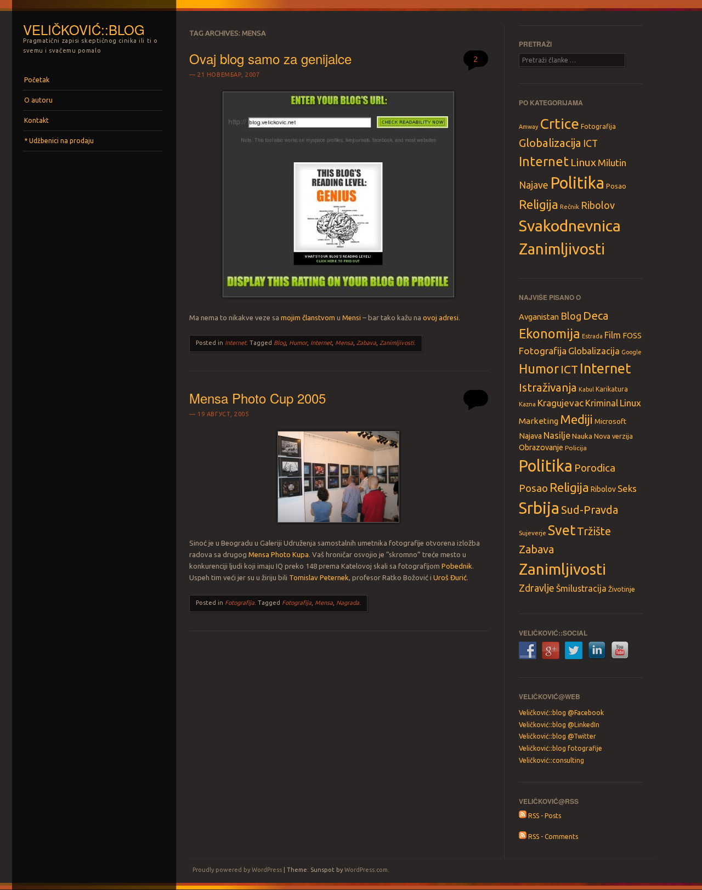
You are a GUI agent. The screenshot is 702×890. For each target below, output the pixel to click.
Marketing (538, 421)
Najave (533, 185)
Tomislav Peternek (319, 577)
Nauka (582, 436)
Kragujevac (560, 403)
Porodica (594, 468)
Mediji (576, 419)
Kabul (586, 389)
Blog (280, 342)
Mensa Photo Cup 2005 (257, 397)
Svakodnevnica (570, 225)
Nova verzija (613, 436)
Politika (577, 183)
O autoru (38, 100)
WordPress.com (366, 869)
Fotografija (239, 602)
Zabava (366, 342)
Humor (298, 342)
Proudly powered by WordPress (237, 869)
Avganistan (539, 316)
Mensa (344, 342)
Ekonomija (549, 333)
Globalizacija (550, 143)
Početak (36, 79)
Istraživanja (548, 387)
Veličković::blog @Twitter (557, 736)
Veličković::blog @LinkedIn (559, 724)
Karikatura (612, 389)
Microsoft (610, 421)
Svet (561, 530)
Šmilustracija (581, 588)
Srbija (539, 508)
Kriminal (601, 403)
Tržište (594, 531)
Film (612, 335)
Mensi (351, 317)
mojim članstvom (308, 317)
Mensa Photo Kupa (278, 554)
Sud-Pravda (589, 509)
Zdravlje (536, 587)
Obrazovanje (541, 447)
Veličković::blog (84, 29)
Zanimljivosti (397, 342)
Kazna (527, 404)
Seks (627, 488)
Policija (576, 447)
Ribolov (598, 205)
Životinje (621, 589)
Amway (528, 126)
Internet (235, 342)
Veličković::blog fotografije (560, 748)
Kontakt (36, 120)
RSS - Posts (543, 815)
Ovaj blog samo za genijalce (270, 58)
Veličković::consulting (551, 760)
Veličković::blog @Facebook (561, 712)
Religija (538, 204)
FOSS (632, 335)
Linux (583, 162)
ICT (590, 143)
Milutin (612, 162)
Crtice (559, 123)
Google (631, 352)
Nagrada (347, 602)
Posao (616, 186)
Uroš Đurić (450, 577)
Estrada (592, 336)
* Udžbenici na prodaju (59, 140)
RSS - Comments (552, 836)
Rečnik (569, 206)
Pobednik (456, 566)
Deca (596, 315)
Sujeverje (532, 532)
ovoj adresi (440, 317)
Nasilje (557, 435)
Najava (530, 436)
